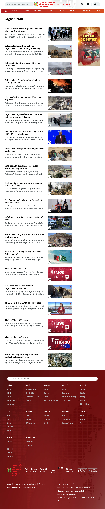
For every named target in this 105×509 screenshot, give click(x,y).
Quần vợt (83, 419)
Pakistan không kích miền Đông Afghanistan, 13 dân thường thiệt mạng (23, 47)
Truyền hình (29, 442)
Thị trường (10, 427)
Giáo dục (29, 411)
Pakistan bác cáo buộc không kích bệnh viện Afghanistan (23, 81)
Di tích (46, 423)
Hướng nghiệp (30, 423)
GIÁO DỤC (86, 11)
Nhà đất (83, 385)
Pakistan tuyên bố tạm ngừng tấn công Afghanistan (22, 64)
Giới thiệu (26, 470)
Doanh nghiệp (66, 400)
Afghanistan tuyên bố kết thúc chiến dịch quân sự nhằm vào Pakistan (23, 115)
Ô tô (8, 416)
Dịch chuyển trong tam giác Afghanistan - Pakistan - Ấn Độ (24, 184)
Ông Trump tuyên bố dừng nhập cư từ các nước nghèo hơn (24, 201)
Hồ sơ (46, 397)
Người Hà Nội (30, 393)
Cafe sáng (65, 393)
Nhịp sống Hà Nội (31, 389)
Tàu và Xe (10, 411)
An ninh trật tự (12, 400)
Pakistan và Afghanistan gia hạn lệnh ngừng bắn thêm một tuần (21, 355)
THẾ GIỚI (37, 11)
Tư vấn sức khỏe (67, 423)
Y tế (63, 416)
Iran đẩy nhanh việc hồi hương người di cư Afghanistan (24, 150)
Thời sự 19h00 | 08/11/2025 (16, 268)
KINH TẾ (49, 11)
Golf (81, 423)
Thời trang (10, 453)
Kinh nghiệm (84, 404)
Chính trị (10, 393)
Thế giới (47, 385)
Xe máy (9, 423)
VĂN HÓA (99, 11)
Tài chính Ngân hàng (69, 397)
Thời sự (10, 385)
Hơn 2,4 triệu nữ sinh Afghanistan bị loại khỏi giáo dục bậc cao (23, 30)
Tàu (8, 419)
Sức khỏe (65, 411)
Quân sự (46, 393)
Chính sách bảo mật (43, 470)
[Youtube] (88, 4)
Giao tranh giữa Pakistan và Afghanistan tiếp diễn (23, 98)
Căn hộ (82, 397)
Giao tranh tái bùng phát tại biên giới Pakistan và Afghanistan (21, 167)
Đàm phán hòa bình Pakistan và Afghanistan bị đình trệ (19, 287)
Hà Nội (9, 389)
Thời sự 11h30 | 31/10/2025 (16, 337)
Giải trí (10, 438)
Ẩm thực (28, 400)
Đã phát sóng (30, 438)
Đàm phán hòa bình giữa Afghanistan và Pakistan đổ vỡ (23, 252)
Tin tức (46, 389)
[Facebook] (82, 4)
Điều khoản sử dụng (34, 470)
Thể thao (83, 411)
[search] (7, 4)
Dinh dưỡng (66, 419)
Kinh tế (64, 385)
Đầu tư (82, 393)
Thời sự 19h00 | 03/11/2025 (16, 320)
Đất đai (82, 400)
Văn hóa (47, 411)
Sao (8, 445)
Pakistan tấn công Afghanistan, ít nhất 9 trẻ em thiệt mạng (24, 235)
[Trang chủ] (6, 11)
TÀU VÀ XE (73, 11)
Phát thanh (29, 445)
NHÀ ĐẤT (61, 11)
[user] (96, 4)
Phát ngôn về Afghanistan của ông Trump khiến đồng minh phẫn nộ (24, 132)
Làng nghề (47, 419)
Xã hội (9, 397)
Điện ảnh (10, 449)
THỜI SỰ (15, 11)
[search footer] (10, 379)
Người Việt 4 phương (51, 400)
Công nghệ (10, 404)
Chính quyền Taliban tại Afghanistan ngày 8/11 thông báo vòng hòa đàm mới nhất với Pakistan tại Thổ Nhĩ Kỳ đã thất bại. (24, 293)
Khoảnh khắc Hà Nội (32, 397)
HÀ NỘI (26, 11)
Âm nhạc (10, 456)
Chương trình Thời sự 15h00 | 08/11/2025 (23, 303)
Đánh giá (10, 430)
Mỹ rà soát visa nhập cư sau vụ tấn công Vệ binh (24, 218)
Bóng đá (83, 416)
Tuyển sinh (29, 419)
